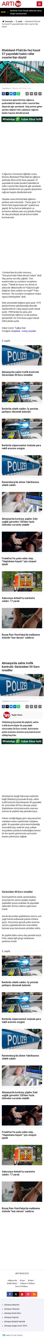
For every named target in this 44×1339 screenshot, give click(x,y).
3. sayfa (19, 21)
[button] (31, 93)
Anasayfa (9, 21)
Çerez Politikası (21, 1286)
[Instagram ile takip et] (28, 1294)
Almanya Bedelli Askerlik (14, 1321)
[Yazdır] (27, 93)
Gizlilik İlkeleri (12, 1283)
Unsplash (15, 331)
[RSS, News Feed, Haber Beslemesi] (34, 1294)
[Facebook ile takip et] (10, 1294)
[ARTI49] (11, 3)
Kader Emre (17, 715)
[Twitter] (7, 93)
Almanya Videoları (11, 1309)
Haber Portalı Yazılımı (14, 1335)
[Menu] (39, 4)
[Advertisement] (22, 38)
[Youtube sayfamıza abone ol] (22, 1294)
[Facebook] (3, 93)
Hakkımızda (12, 1280)
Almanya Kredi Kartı (12, 1313)
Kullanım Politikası (27, 1283)
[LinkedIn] (14, 93)
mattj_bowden (29, 331)
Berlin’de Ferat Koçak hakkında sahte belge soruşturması (26, 12)
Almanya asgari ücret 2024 (15, 1326)
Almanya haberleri (11, 1305)
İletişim (31, 1280)
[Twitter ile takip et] (16, 1294)
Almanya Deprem (11, 1317)
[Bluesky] (11, 93)
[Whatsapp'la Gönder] (18, 93)
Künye (22, 1280)
